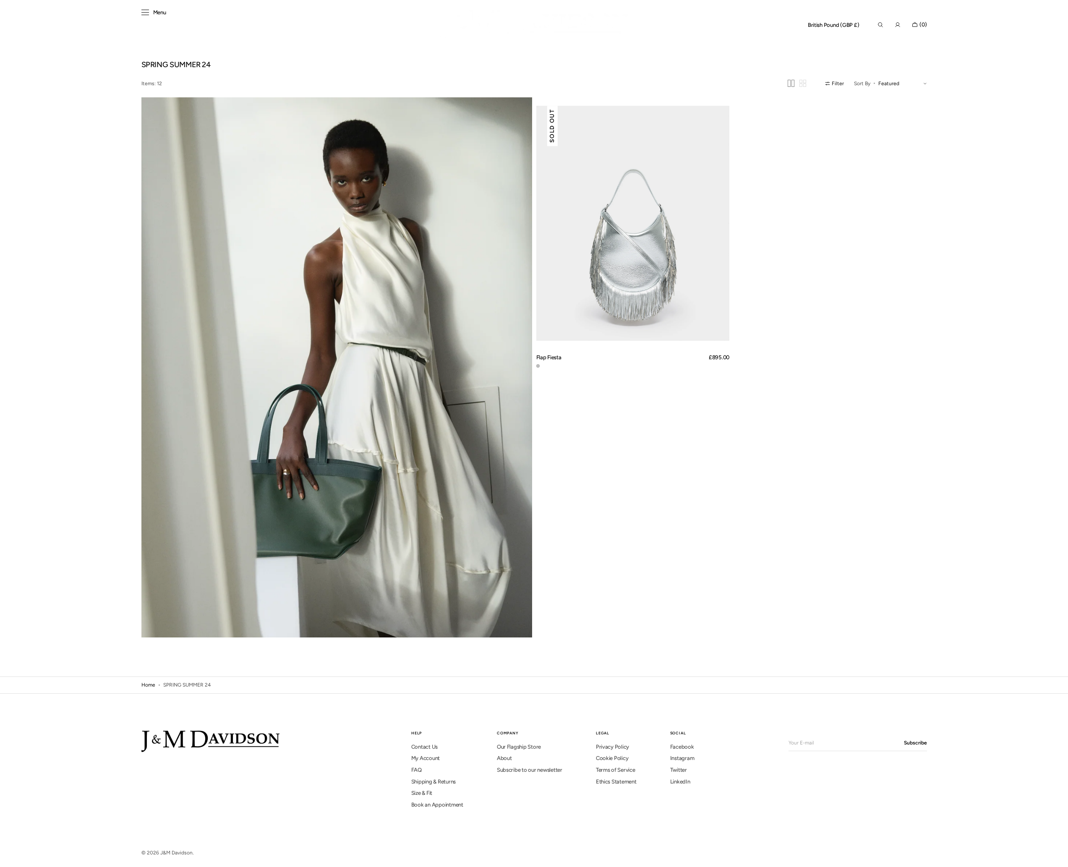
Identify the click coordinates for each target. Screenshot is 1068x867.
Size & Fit (421, 793)
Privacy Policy (612, 747)
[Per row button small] (803, 83)
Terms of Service (615, 770)
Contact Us (424, 747)
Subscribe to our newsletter (529, 770)
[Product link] (633, 223)
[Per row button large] (791, 83)
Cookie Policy (612, 758)
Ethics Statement (616, 781)
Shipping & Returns (433, 781)
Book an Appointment (437, 805)
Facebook (682, 747)
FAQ (416, 770)
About (504, 758)
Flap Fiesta (548, 357)
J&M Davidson (176, 853)
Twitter (678, 770)
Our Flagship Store (519, 747)
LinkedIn (680, 781)
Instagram (682, 758)
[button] (833, 25)
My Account (425, 758)
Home (148, 685)
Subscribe (915, 743)
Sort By (862, 83)
